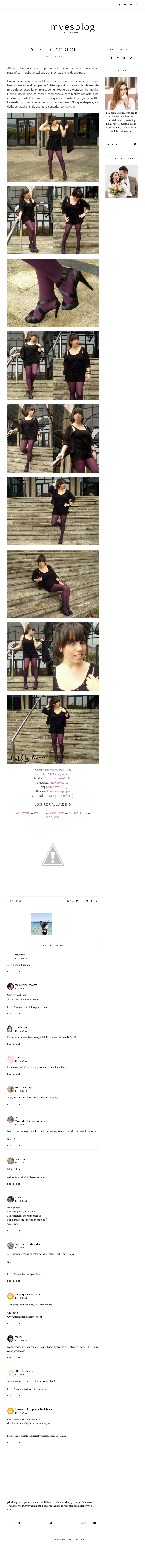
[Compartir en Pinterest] (87, 901)
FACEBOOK (22, 813)
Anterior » (89, 1523)
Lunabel (19, 1057)
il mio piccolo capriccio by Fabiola (33, 1409)
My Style (16, 901)
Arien (18, 1197)
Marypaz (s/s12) (61, 796)
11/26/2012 (21, 958)
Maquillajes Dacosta (26, 984)
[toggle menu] (8, 4)
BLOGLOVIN (53, 817)
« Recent (14, 1523)
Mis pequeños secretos (27, 1294)
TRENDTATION (78, 813)
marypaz (20, 954)
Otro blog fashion (24, 1371)
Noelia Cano (21, 1027)
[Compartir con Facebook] (82, 901)
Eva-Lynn (20, 1159)
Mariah (19, 1336)
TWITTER (40, 813)
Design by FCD (83, 1539)
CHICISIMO (57, 813)
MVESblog (67, 1539)
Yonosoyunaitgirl (24, 1087)
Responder (14, 971)
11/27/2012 (21, 1375)
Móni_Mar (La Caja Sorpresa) (31, 1120)
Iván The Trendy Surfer (27, 1244)
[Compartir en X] (77, 901)
